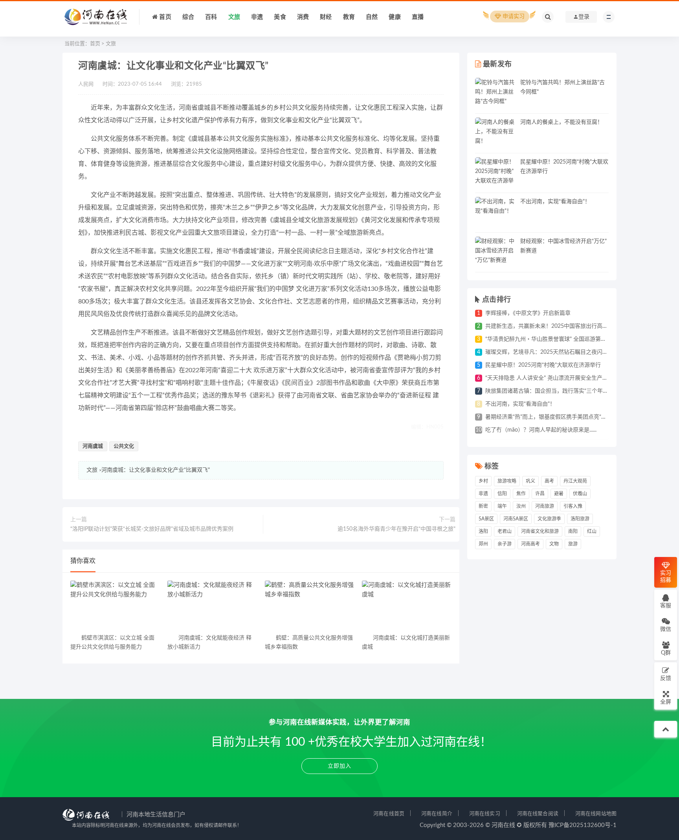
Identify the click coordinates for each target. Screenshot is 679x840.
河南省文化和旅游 (540, 531)
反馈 (665, 678)
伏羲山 (580, 493)
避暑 (558, 493)
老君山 (504, 531)
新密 (483, 506)
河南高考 (530, 544)
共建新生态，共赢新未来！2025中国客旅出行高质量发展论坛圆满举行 (571, 326)
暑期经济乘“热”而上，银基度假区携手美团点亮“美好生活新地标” (563, 417)
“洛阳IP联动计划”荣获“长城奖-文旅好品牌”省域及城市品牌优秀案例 (151, 529)
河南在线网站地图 (596, 813)
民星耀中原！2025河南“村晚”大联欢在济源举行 (543, 365)
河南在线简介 (436, 813)
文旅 (111, 43)
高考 (549, 481)
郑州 (483, 544)
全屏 (665, 702)
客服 (665, 605)
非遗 (483, 493)
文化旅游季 (549, 518)
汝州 (521, 506)
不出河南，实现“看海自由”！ (555, 201)
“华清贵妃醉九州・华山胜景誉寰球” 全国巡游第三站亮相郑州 (559, 339)
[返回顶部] (665, 729)
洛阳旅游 (580, 518)
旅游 (573, 544)
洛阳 (483, 531)
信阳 (502, 493)
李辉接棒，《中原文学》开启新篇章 (528, 313)
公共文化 (124, 446)
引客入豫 (572, 506)
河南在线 (503, 825)
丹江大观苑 (575, 481)
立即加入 (339, 766)
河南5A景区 (515, 518)
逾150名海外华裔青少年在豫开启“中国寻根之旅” (396, 529)
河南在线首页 (388, 813)
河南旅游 (544, 506)
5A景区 (486, 518)
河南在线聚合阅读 (537, 813)
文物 (554, 544)
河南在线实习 (484, 813)
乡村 (483, 481)
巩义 (530, 481)
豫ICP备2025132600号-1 (583, 825)
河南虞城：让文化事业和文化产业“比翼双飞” (155, 470)
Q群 (666, 653)
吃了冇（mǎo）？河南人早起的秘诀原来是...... (540, 430)
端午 (502, 506)
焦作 (521, 493)
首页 (95, 43)
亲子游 (504, 544)
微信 (665, 629)
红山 (591, 531)
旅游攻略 (506, 481)
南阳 (573, 531)
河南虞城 (93, 446)
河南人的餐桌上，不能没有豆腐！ (561, 122)
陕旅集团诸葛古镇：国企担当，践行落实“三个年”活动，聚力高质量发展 (572, 391)
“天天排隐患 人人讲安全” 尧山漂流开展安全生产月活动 (552, 378)
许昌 (540, 493)
